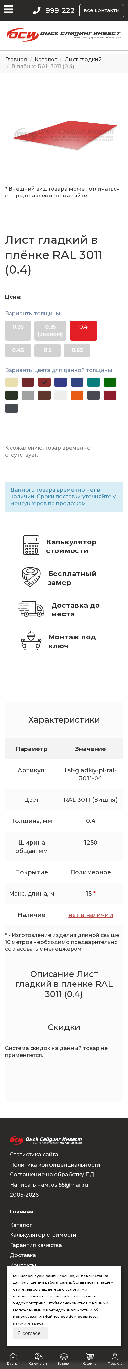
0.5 (48, 350)
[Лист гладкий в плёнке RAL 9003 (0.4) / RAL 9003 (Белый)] (60, 395)
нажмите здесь (28, 1323)
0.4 (83, 327)
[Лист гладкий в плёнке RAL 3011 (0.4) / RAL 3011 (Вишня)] (44, 382)
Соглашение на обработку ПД (52, 1175)
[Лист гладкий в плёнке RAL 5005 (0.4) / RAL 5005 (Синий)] (77, 382)
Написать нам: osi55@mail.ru (49, 1185)
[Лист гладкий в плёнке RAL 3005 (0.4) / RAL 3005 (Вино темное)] (27, 382)
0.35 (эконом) (50, 330)
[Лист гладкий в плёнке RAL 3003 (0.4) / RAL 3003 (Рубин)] (110, 395)
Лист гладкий (83, 59)
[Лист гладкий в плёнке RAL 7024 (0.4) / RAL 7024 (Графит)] (93, 395)
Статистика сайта (34, 1154)
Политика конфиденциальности (55, 1165)
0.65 (77, 350)
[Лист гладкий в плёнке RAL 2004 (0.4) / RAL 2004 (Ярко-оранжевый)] (77, 395)
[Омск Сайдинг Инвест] (64, 40)
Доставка (23, 1255)
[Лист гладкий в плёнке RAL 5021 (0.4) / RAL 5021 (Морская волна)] (93, 382)
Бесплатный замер (72, 578)
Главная (16, 59)
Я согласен (30, 1333)
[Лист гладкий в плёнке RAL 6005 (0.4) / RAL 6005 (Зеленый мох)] (11, 395)
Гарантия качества (36, 1245)
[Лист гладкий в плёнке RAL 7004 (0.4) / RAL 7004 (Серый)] (27, 395)
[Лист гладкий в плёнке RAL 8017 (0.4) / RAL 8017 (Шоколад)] (44, 395)
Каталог (46, 59)
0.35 (18, 327)
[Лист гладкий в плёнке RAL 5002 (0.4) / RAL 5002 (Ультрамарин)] (60, 382)
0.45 (18, 350)
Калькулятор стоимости (71, 546)
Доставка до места (75, 609)
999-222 (60, 10)
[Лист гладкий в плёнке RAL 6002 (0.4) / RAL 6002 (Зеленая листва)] (110, 382)
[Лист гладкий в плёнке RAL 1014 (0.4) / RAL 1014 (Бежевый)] (11, 382)
